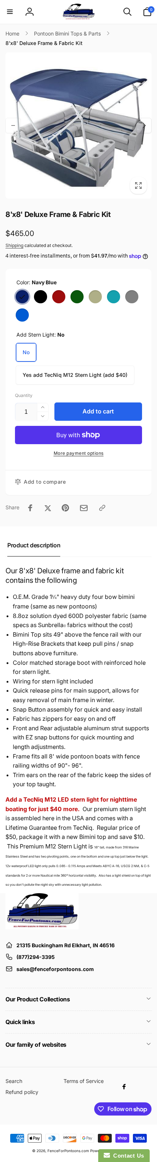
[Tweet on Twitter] (47, 507)
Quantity (23, 395)
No (26, 352)
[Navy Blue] (22, 296)
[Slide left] (13, 125)
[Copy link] (102, 507)
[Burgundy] (58, 296)
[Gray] (131, 296)
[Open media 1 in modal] (78, 125)
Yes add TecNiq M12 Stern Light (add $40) (75, 375)
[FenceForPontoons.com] (41, 927)
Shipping (14, 245)
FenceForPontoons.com (68, 1150)
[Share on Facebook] (30, 507)
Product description (33, 545)
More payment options (79, 453)
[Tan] (95, 296)
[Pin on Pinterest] (65, 507)
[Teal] (113, 296)
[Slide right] (144, 125)
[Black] (40, 296)
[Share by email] (83, 508)
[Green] (77, 296)
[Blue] (22, 315)
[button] (10, 12)
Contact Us (127, 1155)
